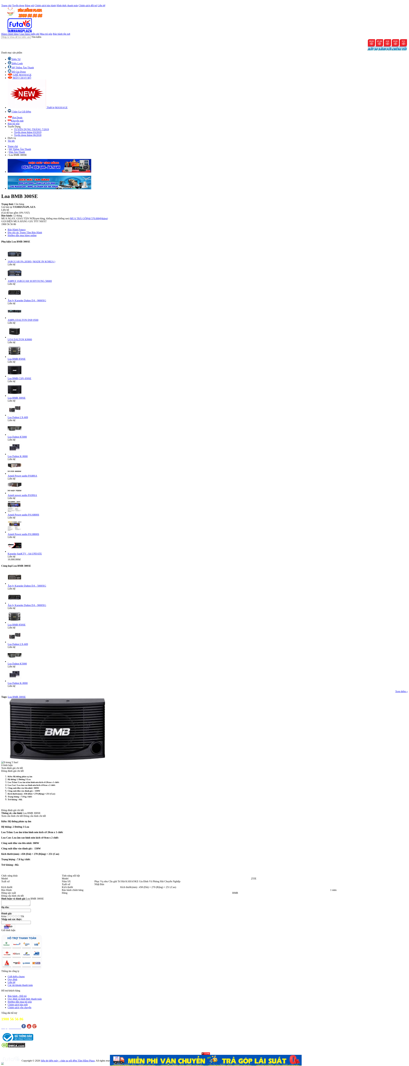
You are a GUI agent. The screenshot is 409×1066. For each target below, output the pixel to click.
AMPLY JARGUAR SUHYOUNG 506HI (30, 281)
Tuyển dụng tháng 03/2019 (27, 132)
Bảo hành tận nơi (61, 34)
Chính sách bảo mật (18, 1004)
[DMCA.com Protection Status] (13, 1046)
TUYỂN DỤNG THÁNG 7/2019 (31, 129)
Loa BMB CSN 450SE (19, 378)
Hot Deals (17, 117)
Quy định (12, 979)
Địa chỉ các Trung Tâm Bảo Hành (25, 232)
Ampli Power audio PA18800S (23, 534)
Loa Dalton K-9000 (18, 456)
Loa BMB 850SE (17, 359)
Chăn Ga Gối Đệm (21, 111)
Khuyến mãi (17, 120)
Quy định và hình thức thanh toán (25, 999)
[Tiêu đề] (206, 1060)
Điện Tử (15, 59)
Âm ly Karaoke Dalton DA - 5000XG (27, 585)
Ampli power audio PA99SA (22, 495)
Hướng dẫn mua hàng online (22, 235)
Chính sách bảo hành (45, 5)
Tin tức (11, 141)
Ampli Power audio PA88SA (22, 475)
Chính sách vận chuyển (19, 1007)
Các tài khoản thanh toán (20, 985)
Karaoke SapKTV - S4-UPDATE (25, 553)
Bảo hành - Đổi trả (17, 996)
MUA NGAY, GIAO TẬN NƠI (35, 218)
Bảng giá (29, 5)
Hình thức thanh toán (67, 5)
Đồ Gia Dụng (18, 71)
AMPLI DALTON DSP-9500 (23, 320)
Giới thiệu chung (16, 976)
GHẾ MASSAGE (21, 74)
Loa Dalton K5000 (17, 436)
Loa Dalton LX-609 (18, 417)
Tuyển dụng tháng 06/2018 (27, 135)
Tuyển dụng (18, 5)
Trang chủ (6, 5)
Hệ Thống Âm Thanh (22, 67)
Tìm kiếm (36, 37)
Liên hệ (101, 5)
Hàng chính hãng (10, 34)
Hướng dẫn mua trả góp (20, 1001)
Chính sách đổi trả (88, 5)
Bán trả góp (13, 123)
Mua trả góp (46, 34)
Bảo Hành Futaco (17, 229)
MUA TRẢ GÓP (89, 218)
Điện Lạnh (17, 63)
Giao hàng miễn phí (29, 34)
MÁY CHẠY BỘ (21, 77)
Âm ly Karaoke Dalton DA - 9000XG (27, 300)
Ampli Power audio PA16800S (23, 514)
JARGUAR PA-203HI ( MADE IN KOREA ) (31, 261)
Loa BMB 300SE (17, 398)
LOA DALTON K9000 (20, 339)
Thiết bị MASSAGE (57, 107)
